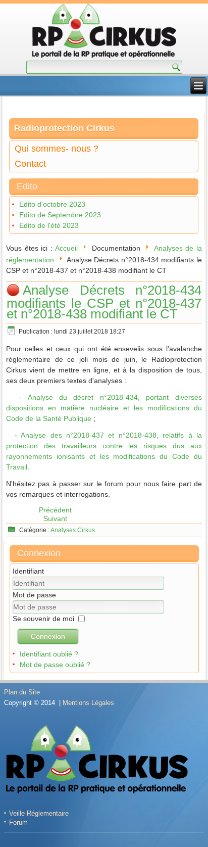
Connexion (48, 636)
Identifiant (28, 571)
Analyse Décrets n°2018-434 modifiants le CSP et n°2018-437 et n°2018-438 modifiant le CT (104, 302)
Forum (18, 822)
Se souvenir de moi (43, 619)
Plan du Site (22, 692)
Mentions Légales (88, 703)
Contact (30, 164)
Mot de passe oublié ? (55, 665)
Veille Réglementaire (39, 813)
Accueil (66, 248)
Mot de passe (34, 595)
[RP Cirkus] (104, 32)
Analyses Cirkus (72, 530)
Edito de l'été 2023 (49, 225)
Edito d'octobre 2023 (52, 204)
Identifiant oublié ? (49, 654)
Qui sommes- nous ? (56, 149)
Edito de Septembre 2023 (60, 215)
